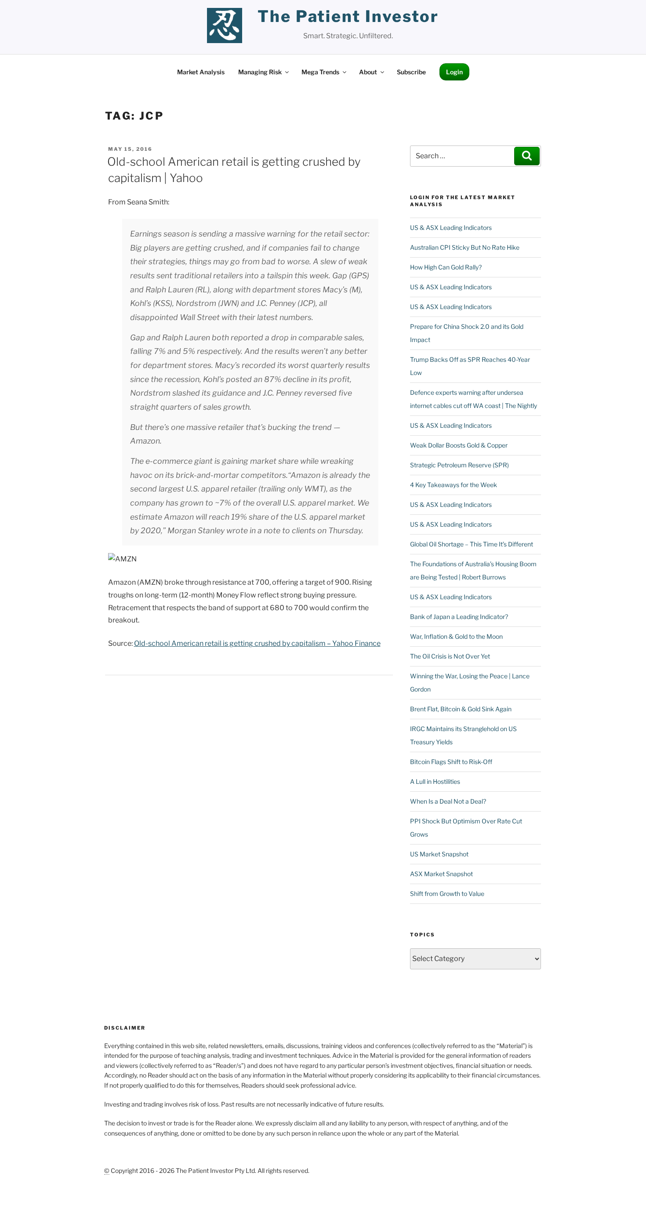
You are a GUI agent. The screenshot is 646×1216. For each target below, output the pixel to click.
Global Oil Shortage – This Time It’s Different (471, 544)
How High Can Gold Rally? (446, 267)
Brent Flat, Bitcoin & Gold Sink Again (461, 709)
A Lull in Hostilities (435, 781)
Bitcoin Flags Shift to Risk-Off (451, 761)
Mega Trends (320, 72)
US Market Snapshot (439, 854)
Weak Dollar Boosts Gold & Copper (459, 445)
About (368, 72)
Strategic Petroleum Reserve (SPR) (459, 465)
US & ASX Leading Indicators (451, 227)
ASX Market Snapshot (441, 873)
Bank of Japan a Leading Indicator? (459, 616)
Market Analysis (201, 72)
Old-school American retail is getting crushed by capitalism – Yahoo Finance (257, 643)
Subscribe (411, 72)
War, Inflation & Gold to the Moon (456, 636)
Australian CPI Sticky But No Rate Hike (464, 247)
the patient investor (348, 16)
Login (454, 72)
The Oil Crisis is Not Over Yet (450, 656)
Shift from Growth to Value (447, 893)
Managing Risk (260, 72)
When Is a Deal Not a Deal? (448, 801)
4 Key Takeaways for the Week (453, 484)
